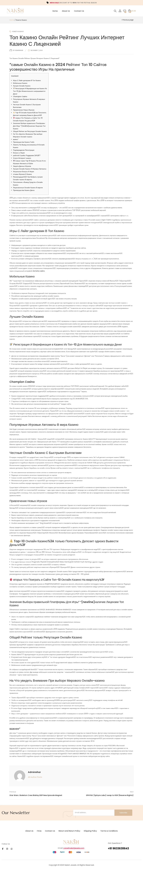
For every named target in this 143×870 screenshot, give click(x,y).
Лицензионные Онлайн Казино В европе (28, 187)
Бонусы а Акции (19, 153)
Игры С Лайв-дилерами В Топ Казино (27, 80)
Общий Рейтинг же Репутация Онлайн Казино (30, 131)
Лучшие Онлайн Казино (21, 86)
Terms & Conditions (109, 831)
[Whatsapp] (12, 849)
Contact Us (79, 11)
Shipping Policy (90, 831)
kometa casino (39, 271)
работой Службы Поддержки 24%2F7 (26, 155)
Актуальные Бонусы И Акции (23, 171)
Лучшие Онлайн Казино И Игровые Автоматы (29, 169)
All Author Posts (35, 777)
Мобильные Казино (20, 83)
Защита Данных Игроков (22, 166)
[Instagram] (7, 849)
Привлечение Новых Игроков (23, 110)
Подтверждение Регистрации (23, 150)
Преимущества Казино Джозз (23, 190)
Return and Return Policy (69, 831)
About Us (66, 11)
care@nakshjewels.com (73, 848)
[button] (132, 10)
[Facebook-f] (3, 849)
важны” (15, 139)
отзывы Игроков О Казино (22, 174)
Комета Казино (21, 20)
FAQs (39, 831)
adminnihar (19, 50)
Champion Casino (20, 96)
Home (55, 11)
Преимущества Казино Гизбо (23, 142)
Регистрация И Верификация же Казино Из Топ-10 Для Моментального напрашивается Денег (30, 91)
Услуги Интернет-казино (22, 158)
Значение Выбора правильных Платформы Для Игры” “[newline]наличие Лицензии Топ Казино (29, 126)
